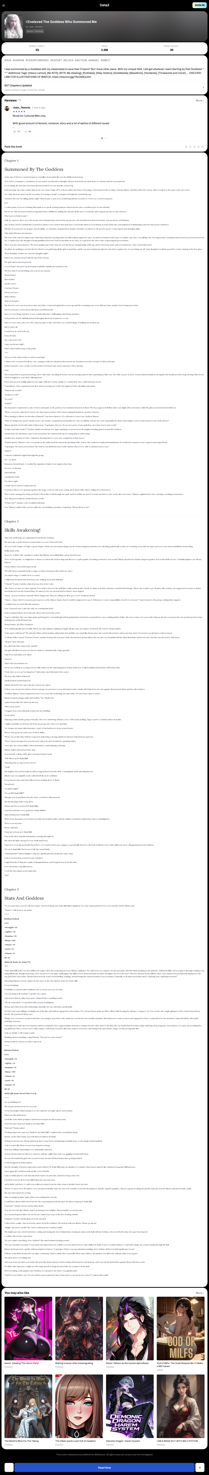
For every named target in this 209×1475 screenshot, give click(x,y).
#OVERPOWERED (37, 60)
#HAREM (18, 60)
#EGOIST (56, 60)
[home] (3, 5)
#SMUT (105, 60)
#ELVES (68, 60)
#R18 (7, 60)
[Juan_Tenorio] (7, 108)
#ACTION (81, 60)
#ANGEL (93, 60)
